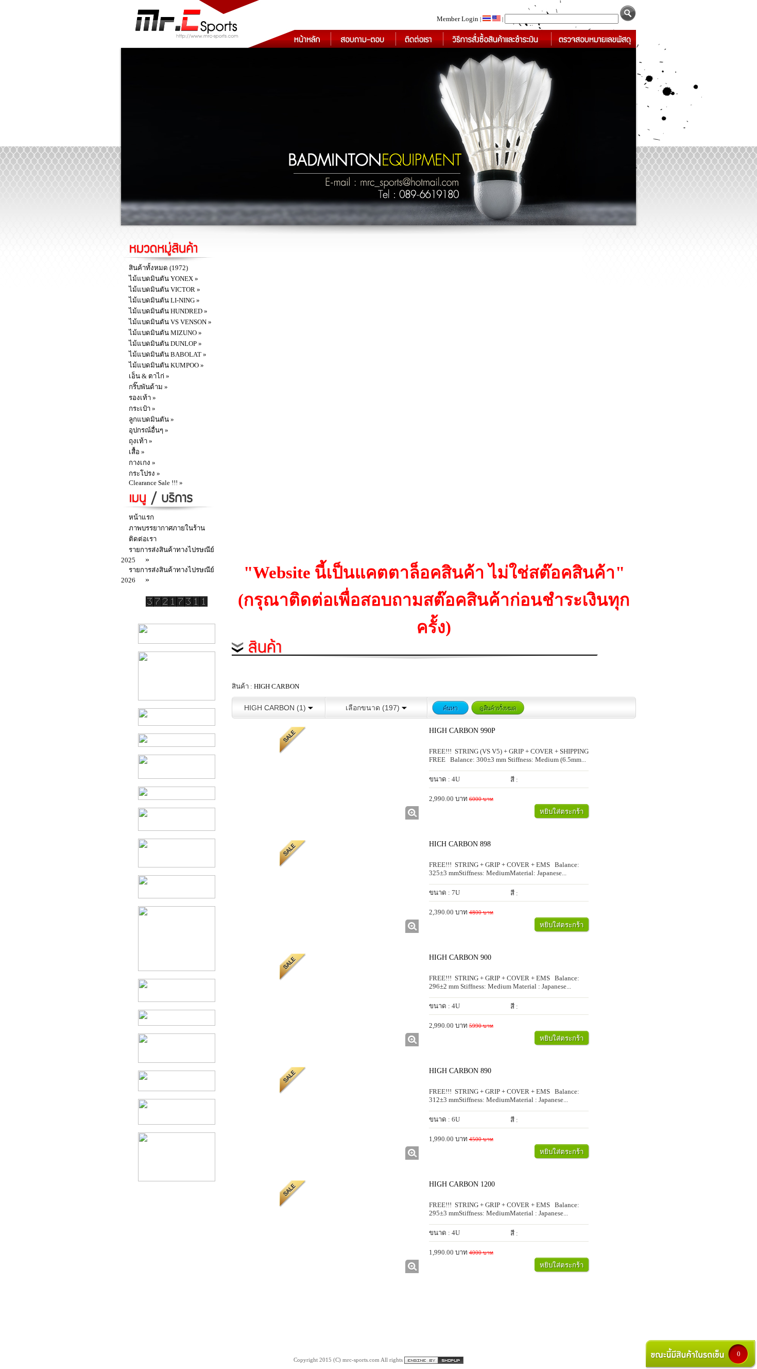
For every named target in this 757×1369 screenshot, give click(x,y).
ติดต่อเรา (143, 539)
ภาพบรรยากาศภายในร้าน (167, 528)
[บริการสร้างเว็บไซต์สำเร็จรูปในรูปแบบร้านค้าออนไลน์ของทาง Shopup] (433, 1359)
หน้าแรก (141, 517)
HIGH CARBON (276, 686)
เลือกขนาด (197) (374, 708)
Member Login (458, 19)
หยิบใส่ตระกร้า (561, 811)
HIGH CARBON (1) (276, 708)
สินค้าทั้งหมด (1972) (158, 268)
